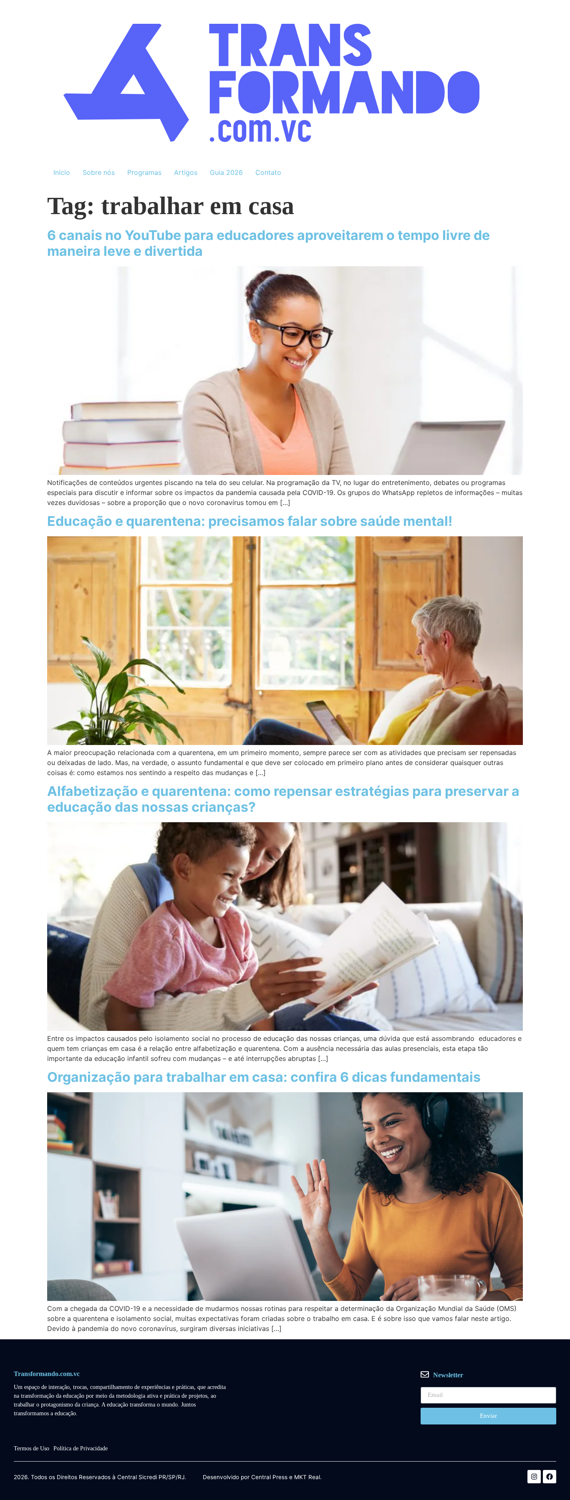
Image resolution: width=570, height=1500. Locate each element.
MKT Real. (308, 1477)
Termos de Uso (31, 1448)
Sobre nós (99, 172)
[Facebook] (549, 1476)
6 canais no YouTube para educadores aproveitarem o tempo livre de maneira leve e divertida (268, 243)
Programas (144, 172)
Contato (268, 172)
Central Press (269, 1477)
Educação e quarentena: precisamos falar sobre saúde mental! (249, 521)
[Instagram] (534, 1476)
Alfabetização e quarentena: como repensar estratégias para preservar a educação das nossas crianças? (283, 799)
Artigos (185, 172)
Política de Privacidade (80, 1448)
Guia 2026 (226, 172)
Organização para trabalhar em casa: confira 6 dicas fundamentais (264, 1077)
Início (61, 172)
